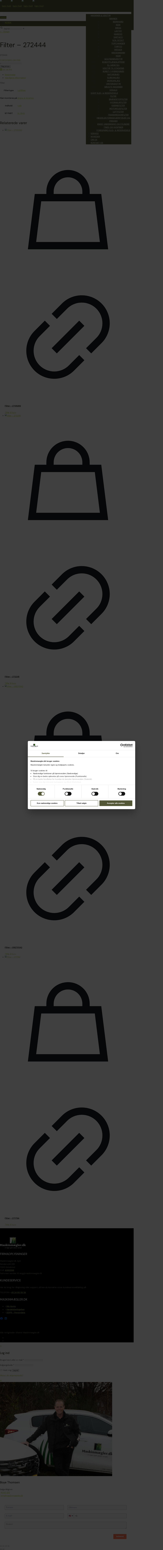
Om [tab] (117, 753)
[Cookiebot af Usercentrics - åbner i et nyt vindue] (122, 745)
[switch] (68, 794)
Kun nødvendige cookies (47, 803)
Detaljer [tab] (81, 753)
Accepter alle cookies (116, 803)
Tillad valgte (81, 803)
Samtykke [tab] (46, 753)
